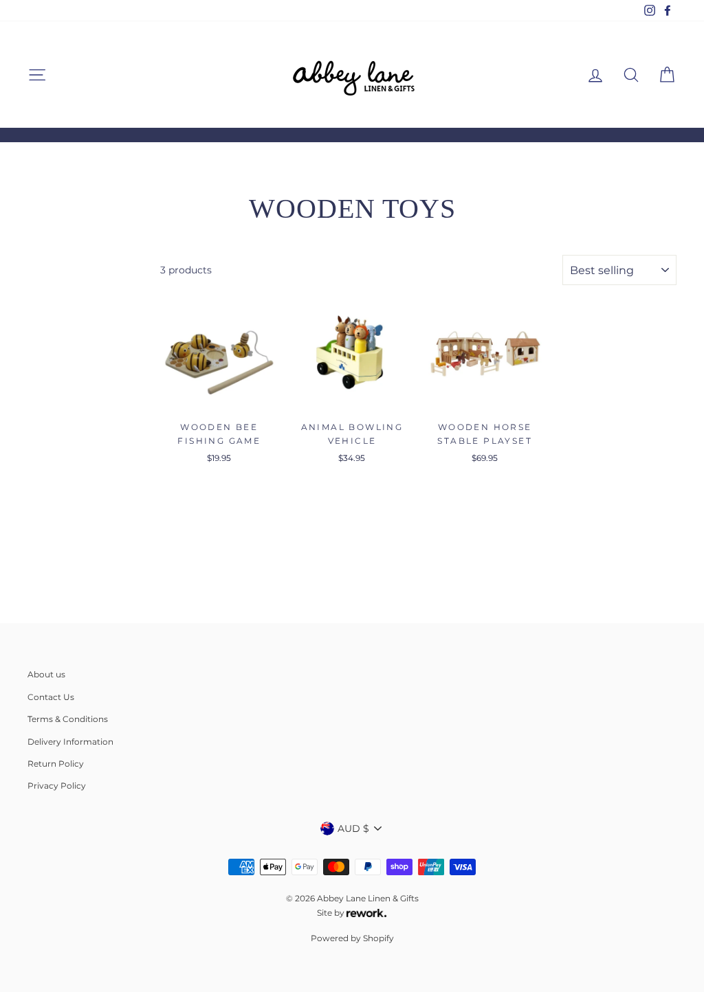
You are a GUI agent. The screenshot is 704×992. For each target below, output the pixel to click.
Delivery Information (70, 741)
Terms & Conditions (68, 719)
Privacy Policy (57, 785)
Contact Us (51, 697)
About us (46, 674)
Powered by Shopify (352, 938)
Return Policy (56, 763)
